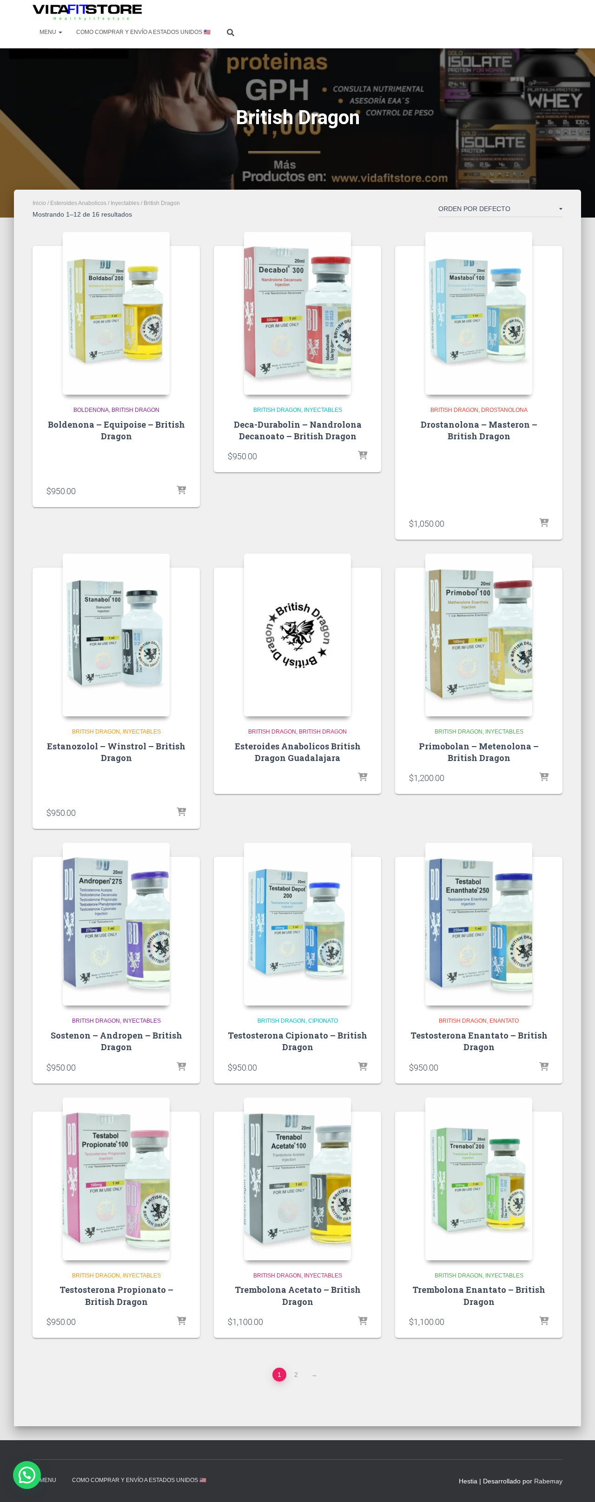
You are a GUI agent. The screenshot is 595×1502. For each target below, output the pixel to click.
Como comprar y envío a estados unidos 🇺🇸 (143, 32)
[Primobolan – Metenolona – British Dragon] (478, 635)
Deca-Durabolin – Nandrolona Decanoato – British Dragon (298, 430)
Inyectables (125, 203)
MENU (49, 32)
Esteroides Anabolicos (78, 203)
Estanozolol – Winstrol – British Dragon (116, 752)
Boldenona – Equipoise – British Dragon (116, 430)
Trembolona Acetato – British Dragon (298, 1295)
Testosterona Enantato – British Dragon (479, 1041)
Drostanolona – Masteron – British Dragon (479, 430)
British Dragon (135, 410)
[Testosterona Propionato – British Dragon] (116, 1179)
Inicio (39, 203)
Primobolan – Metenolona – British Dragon (479, 752)
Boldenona (91, 410)
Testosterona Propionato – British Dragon (116, 1295)
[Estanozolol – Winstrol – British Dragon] (116, 635)
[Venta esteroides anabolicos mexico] (87, 12)
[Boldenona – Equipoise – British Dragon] (116, 313)
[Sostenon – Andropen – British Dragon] (116, 924)
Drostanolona (504, 410)
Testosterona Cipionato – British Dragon (297, 1041)
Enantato (504, 1021)
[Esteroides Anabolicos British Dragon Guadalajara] (297, 635)
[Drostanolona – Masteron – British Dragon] (478, 313)
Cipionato (323, 1021)
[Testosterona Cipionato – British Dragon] (297, 924)
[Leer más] (362, 777)
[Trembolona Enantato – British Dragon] (478, 1179)
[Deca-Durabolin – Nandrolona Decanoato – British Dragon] (297, 313)
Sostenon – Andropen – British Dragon (116, 1041)
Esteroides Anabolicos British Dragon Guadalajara (298, 752)
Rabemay (548, 1481)
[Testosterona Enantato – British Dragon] (478, 924)
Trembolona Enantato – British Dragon (478, 1295)
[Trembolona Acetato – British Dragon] (297, 1179)
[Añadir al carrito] (181, 491)
